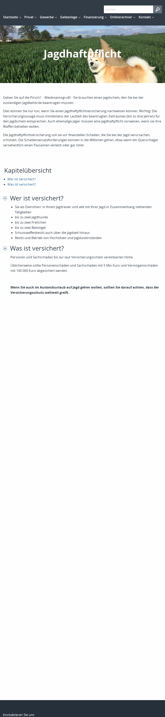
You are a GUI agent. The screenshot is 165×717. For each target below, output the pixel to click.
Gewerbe (47, 17)
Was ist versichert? (21, 184)
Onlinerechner (121, 17)
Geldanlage (68, 17)
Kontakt (145, 17)
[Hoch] (6, 198)
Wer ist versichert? (21, 179)
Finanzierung (94, 17)
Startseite (10, 17)
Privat (28, 17)
